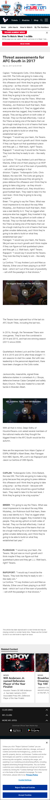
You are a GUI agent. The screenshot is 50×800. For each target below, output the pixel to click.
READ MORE (25, 44)
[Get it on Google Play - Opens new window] (33, 731)
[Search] (41, 20)
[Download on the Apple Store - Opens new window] (15, 730)
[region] (25, 769)
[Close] (47, 33)
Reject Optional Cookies (25, 787)
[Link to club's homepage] (5, 19)
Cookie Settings (25, 780)
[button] (25, 292)
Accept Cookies (25, 795)
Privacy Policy (32, 775)
